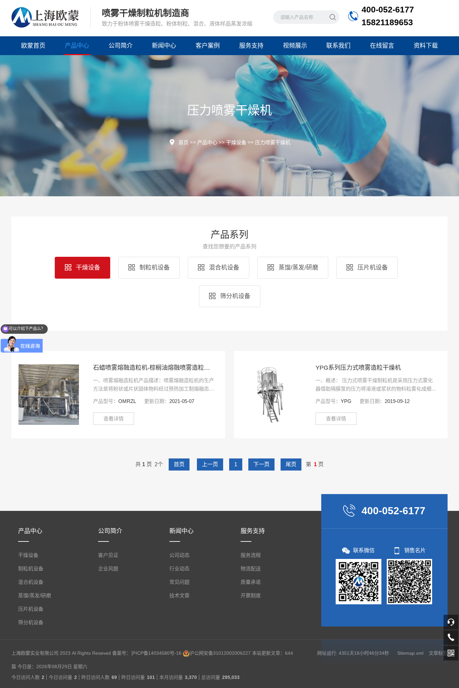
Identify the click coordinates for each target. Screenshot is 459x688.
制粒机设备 (154, 267)
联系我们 (338, 45)
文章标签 (438, 653)
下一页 (261, 464)
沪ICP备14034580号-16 (156, 653)
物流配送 (251, 568)
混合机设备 (223, 267)
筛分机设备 (234, 296)
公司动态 (179, 555)
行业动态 (179, 568)
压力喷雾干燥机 (272, 142)
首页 (183, 142)
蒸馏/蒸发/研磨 (297, 267)
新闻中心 (164, 45)
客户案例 (208, 45)
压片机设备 (372, 267)
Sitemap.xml (410, 653)
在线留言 (382, 45)
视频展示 (295, 45)
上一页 (210, 464)
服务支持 (251, 45)
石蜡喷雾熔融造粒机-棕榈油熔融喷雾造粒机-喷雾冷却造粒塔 (154, 367)
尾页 (291, 464)
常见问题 (179, 582)
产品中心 (77, 45)
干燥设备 (236, 142)
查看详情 (113, 418)
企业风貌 (108, 568)
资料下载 (426, 45)
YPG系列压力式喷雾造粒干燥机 (358, 367)
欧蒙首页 (33, 45)
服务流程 (251, 555)
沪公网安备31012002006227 (220, 653)
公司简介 (121, 45)
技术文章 (179, 595)
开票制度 (251, 595)
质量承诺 (251, 582)
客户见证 (108, 555)
